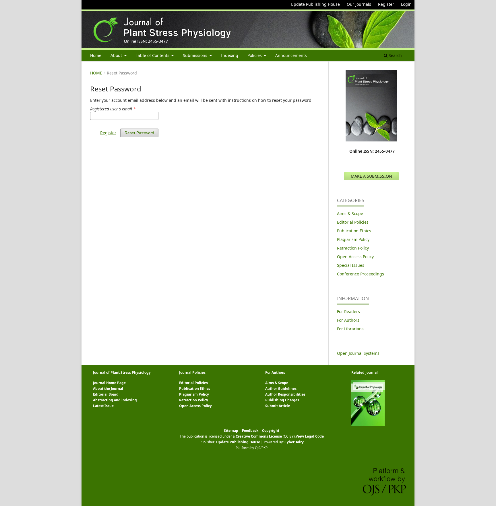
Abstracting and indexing (115, 400)
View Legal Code (310, 436)
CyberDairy (294, 442)
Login (406, 4)
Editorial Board (106, 394)
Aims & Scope (350, 213)
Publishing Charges (282, 400)
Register (386, 4)
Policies (255, 55)
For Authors (348, 320)
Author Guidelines (281, 388)
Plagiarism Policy (353, 239)
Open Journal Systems (358, 353)
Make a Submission (371, 176)
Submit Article (277, 405)
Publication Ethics (354, 230)
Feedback (250, 430)
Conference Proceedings (360, 274)
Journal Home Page (109, 382)
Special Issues (350, 265)
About (117, 55)
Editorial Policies (353, 222)
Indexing (229, 55)
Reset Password (139, 133)
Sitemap (231, 430)
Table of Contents (153, 55)
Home (95, 55)
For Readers (348, 311)
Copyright (270, 430)
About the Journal (108, 388)
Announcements (291, 55)
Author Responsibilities (285, 394)
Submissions (195, 55)
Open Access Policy (355, 256)
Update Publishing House (315, 4)
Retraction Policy (353, 248)
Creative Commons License (259, 436)
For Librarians (350, 328)
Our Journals (359, 4)
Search (395, 55)
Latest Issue (103, 405)
